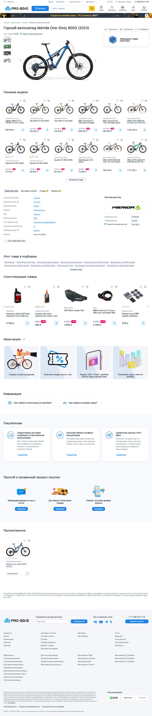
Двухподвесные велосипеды (15, 671)
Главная (6, 23)
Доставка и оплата (48, 633)
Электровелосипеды (12, 680)
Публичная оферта (10, 706)
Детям (6, 636)
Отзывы (44, 639)
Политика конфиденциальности (29, 706)
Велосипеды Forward (86, 658)
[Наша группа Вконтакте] (95, 621)
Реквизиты (119, 645)
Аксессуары (8, 639)
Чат (111, 2)
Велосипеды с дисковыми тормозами (90, 266)
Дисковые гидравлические (44, 222)
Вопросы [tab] (56, 191)
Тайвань (134, 221)
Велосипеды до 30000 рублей (123, 262)
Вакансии (118, 636)
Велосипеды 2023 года (26, 262)
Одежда (7, 645)
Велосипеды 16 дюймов (125, 661)
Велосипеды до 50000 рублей (43, 266)
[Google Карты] (142, 697)
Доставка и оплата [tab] (29, 191)
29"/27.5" (37, 202)
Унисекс (37, 214)
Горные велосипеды (12, 658)
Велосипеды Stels (85, 655)
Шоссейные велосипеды (14, 665)
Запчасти (7, 642)
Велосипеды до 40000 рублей (16, 266)
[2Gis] (113, 697)
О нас (117, 633)
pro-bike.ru (11, 703)
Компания (60, 2)
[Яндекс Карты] (128, 697)
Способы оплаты (48, 636)
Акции (50, 2)
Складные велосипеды (13, 661)
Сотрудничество (122, 642)
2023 (36, 218)
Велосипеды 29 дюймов (125, 655)
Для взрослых (39, 210)
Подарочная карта (48, 642)
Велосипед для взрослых (51, 665)
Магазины (90, 2)
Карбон (37, 230)
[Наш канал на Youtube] (101, 621)
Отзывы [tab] (44, 191)
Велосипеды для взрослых (71, 262)
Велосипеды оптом (65, 266)
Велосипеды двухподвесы (48, 262)
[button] (76, 15)
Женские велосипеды (50, 658)
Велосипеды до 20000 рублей (96, 262)
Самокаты (8, 633)
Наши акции (12, 339)
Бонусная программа (49, 649)
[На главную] (17, 8)
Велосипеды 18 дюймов (125, 658)
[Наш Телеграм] (106, 621)
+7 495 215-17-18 (141, 2)
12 (34, 226)
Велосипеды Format (86, 665)
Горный (24, 23)
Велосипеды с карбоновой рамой (120, 266)
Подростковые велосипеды (52, 661)
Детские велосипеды (49, 655)
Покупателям (74, 2)
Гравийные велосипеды (13, 668)
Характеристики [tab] (11, 191)
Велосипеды (15, 23)
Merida (36, 206)
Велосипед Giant (84, 661)
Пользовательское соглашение (53, 706)
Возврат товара (47, 645)
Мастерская (83, 636)
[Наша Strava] (111, 621)
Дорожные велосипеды (13, 677)
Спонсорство (120, 639)
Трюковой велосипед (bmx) (15, 674)
